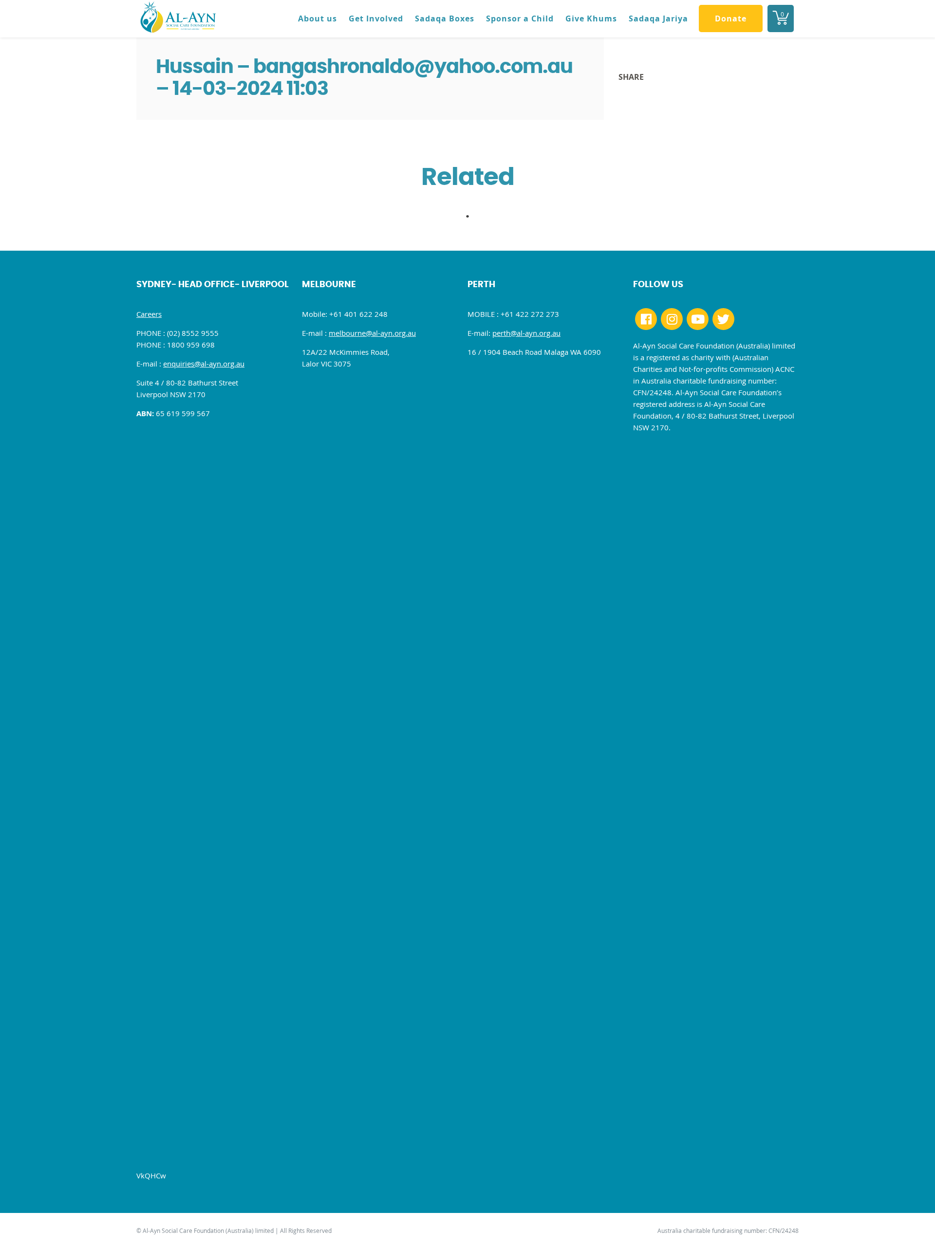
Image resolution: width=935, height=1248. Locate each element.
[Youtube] (698, 319)
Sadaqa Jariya (658, 18)
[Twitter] (723, 319)
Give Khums (591, 18)
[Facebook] (646, 319)
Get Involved (376, 18)
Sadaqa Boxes (444, 18)
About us (317, 18)
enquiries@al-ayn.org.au (203, 363)
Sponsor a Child (520, 18)
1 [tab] (472, 219)
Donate (731, 18)
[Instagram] (672, 319)
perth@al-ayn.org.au (526, 333)
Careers (149, 314)
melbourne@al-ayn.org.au (372, 333)
